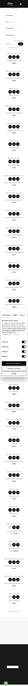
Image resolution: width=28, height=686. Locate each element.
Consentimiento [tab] (6, 315)
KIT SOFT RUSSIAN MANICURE (14, 235)
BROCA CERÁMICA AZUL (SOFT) (14, 217)
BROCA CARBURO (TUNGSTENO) (14, 409)
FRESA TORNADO (14, 391)
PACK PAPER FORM (14, 548)
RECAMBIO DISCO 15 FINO (14, 60)
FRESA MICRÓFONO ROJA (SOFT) (14, 304)
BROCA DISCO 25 (14, 148)
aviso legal (18, 636)
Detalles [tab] (15, 315)
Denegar (14, 373)
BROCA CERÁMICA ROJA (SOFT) (14, 200)
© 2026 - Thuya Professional (14, 675)
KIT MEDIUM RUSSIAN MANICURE (14, 252)
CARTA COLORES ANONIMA (14, 479)
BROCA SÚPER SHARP (14, 165)
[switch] (24, 347)
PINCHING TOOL (14, 513)
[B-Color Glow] (10, 21)
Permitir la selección (14, 368)
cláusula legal (20, 630)
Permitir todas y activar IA (14, 363)
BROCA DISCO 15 (14, 95)
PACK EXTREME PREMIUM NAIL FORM (14, 566)
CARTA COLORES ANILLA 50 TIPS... (14, 461)
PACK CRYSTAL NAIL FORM (14, 531)
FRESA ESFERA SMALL (14, 269)
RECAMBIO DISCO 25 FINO (14, 130)
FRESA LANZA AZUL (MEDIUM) (14, 426)
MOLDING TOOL (14, 496)
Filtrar (20, 44)
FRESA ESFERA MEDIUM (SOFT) (14, 287)
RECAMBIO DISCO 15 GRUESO (14, 78)
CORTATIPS (14, 444)
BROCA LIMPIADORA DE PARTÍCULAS (14, 182)
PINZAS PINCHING (14, 600)
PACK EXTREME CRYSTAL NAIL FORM (14, 583)
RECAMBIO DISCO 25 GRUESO (14, 113)
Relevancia (11, 44)
